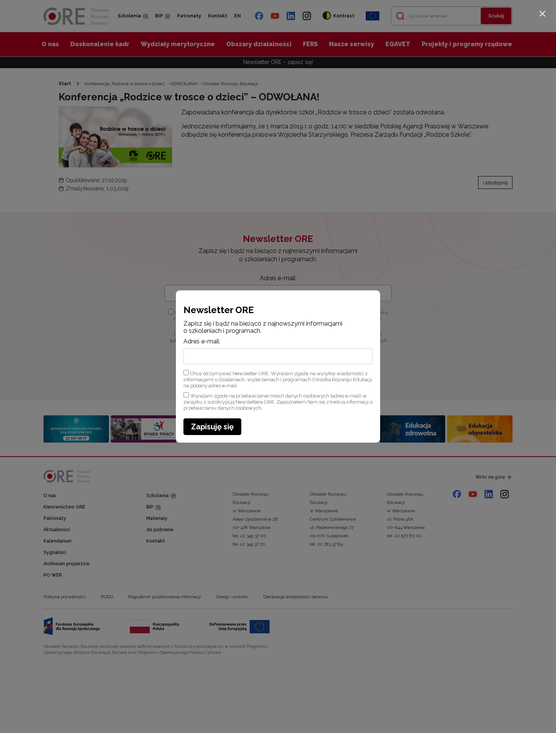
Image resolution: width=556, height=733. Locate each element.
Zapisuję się (212, 426)
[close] (542, 14)
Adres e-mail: (201, 341)
